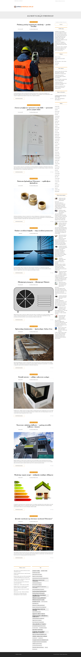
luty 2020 (56, 170)
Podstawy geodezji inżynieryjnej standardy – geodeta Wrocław (33, 25)
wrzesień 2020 (57, 158)
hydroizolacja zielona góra (38, 593)
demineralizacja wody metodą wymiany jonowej (40, 578)
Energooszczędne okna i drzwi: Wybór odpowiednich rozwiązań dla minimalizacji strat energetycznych (61, 72)
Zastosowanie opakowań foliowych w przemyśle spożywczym (62, 236)
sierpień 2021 (57, 140)
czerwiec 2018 (57, 178)
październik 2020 (57, 157)
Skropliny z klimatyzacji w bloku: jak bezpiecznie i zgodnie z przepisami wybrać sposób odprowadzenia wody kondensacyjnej (61, 225)
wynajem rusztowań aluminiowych (40, 640)
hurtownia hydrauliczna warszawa (38, 589)
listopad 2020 (57, 155)
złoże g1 (46, 647)
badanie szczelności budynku (37, 576)
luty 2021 (56, 150)
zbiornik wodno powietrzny (38, 647)
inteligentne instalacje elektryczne (39, 595)
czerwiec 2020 (57, 163)
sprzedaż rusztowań (38, 629)
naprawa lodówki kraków (37, 611)
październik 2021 (57, 137)
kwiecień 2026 (57, 111)
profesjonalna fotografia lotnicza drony (39, 625)
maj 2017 (56, 183)
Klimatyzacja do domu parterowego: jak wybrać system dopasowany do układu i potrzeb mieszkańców (61, 285)
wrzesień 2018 (57, 173)
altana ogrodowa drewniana (37, 574)
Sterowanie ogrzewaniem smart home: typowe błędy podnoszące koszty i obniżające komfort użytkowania (61, 36)
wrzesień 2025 (57, 116)
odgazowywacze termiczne (37, 620)
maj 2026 (56, 109)
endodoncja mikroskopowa (37, 582)
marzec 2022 (57, 129)
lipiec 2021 (56, 142)
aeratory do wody (36, 572)
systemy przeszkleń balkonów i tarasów (38, 632)
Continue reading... (19, 98)
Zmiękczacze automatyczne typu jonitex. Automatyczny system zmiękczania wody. (60, 87)
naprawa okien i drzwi (39, 613)
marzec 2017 (57, 186)
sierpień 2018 (57, 175)
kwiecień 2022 (57, 127)
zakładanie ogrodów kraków (37, 643)
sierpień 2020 (57, 160)
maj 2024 (56, 119)
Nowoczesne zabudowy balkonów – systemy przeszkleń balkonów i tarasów (33, 426)
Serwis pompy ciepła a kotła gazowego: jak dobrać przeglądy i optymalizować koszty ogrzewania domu (60, 318)
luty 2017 (56, 188)
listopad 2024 (57, 117)
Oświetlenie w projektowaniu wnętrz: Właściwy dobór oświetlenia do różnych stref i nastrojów (60, 260)
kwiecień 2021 (57, 147)
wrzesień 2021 (57, 139)
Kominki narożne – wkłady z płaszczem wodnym (33, 377)
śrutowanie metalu (35, 649)
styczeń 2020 (57, 171)
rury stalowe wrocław (42, 627)
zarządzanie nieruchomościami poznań (37, 645)
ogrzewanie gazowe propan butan (38, 622)
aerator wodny (36, 570)
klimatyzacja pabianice (39, 598)
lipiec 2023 (56, 122)
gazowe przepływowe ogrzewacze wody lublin (39, 587)
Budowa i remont (33, 178)
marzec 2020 (57, 168)
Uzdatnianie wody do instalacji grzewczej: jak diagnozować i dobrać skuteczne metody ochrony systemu (60, 32)
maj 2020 (56, 165)
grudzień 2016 (57, 189)
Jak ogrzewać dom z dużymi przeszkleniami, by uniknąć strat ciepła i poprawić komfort (61, 39)
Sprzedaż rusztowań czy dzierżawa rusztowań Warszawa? (33, 519)
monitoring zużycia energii (39, 609)
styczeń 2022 (57, 132)
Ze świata (56, 64)
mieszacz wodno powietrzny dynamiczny (39, 607)
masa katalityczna (35, 603)
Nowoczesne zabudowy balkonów (40, 616)
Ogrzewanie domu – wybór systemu (60, 61)
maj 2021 (56, 145)
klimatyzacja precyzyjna (38, 599)
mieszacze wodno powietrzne (38, 605)
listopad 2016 (57, 191)
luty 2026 (56, 114)
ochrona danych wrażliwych (38, 618)
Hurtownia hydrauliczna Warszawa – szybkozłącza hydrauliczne (33, 182)
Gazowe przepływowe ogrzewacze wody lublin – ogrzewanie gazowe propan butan (34, 109)
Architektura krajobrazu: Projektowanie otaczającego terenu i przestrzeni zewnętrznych (61, 83)
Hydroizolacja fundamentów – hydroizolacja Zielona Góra (33, 329)
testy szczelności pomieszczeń (39, 634)
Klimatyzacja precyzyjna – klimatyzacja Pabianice (33, 282)
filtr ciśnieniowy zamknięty (37, 584)
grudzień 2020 (57, 153)
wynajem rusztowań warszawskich (39, 641)
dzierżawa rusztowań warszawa (38, 580)
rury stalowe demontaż (35, 627)
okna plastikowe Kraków (39, 624)
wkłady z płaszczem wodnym (40, 636)
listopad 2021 (57, 135)
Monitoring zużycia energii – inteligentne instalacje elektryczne (33, 475)
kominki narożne (36, 601)
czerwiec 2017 (57, 181)
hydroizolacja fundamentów (39, 591)
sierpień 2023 (57, 121)
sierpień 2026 (57, 106)
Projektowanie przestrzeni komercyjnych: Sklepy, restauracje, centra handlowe (60, 76)
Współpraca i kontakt (18, 654)
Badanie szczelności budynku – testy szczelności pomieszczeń (34, 231)
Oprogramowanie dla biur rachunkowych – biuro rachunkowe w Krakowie (63, 272)
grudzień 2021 (57, 134)
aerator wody (44, 570)
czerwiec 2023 (57, 124)
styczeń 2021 (57, 152)
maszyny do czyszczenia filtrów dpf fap (61, 221)
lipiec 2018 (56, 176)
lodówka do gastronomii (44, 601)
